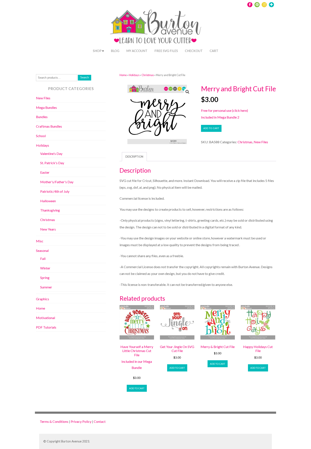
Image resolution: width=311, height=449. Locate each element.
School (41, 136)
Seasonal (42, 250)
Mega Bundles (46, 107)
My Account (136, 51)
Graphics (42, 299)
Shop (97, 51)
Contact (100, 421)
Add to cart (211, 128)
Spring (45, 278)
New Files (261, 142)
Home (123, 75)
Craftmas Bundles (49, 126)
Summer (46, 287)
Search (84, 77)
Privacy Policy (81, 421)
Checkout (194, 51)
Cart (214, 51)
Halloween (48, 201)
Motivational (45, 318)
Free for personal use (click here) (224, 110)
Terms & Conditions (54, 421)
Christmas (148, 75)
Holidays (134, 75)
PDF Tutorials (46, 327)
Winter (45, 268)
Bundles (42, 117)
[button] (187, 92)
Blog (115, 51)
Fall (42, 259)
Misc (39, 241)
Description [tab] (134, 156)
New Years (48, 229)
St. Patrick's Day (52, 163)
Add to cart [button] (136, 388)
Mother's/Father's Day (56, 182)
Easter (45, 172)
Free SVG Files (166, 51)
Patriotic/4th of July (54, 191)
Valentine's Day (51, 153)
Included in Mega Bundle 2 (220, 117)
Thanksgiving (50, 210)
